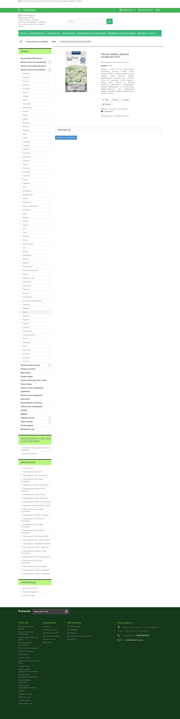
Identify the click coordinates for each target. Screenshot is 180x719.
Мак (24, 248)
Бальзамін (26, 104)
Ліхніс (24, 232)
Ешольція (26, 357)
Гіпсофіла (26, 172)
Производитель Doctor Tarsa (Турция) (36, 502)
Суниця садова (27, 376)
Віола (24, 134)
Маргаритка (26, 255)
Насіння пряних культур (30, 365)
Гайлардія (26, 142)
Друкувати (109, 111)
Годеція (25, 179)
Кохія (24, 187)
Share (115, 100)
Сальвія (25, 323)
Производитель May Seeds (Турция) (35, 540)
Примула (25, 308)
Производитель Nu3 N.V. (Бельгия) (35, 547)
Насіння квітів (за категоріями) (33, 70)
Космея (25, 221)
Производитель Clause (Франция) (35, 498)
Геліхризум (26, 157)
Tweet (106, 100)
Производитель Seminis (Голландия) (36, 574)
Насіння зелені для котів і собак (33, 380)
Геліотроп (26, 153)
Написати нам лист (145, 10)
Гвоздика (25, 145)
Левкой (25, 225)
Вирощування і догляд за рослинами (36, 440)
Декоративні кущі (28, 429)
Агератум (26, 73)
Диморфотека (27, 195)
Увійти (157, 10)
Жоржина (26, 161)
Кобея (24, 214)
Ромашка (25, 316)
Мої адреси (71, 633)
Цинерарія (26, 342)
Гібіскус (25, 164)
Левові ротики (27, 244)
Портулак (26, 304)
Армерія (25, 96)
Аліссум (25, 81)
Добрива (24, 414)
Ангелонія (26, 89)
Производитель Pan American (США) (36, 557)
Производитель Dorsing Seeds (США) (36, 505)
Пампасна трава (28, 278)
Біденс (25, 115)
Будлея (25, 119)
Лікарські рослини (28, 369)
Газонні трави (26, 384)
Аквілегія (26, 77)
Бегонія (25, 111)
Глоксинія (26, 176)
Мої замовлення (73, 626)
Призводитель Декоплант (32, 472)
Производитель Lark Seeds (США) (35, 536)
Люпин (25, 240)
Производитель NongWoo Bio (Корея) (36, 544)
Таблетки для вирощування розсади (32, 408)
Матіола (25, 259)
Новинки (46, 626)
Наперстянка (27, 267)
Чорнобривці (27, 107)
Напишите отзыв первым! (118, 109)
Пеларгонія (26, 282)
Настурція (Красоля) (30, 270)
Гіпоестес (26, 168)
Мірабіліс (26, 263)
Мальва (25, 251)
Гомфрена (26, 183)
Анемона (25, 85)
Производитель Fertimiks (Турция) (35, 515)
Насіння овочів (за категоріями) (33, 62)
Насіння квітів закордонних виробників (32, 397)
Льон (24, 229)
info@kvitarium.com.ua (134, 640)
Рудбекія (25, 320)
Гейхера (25, 149)
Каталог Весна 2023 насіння (31, 58)
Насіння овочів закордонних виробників (32, 389)
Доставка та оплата (29, 588)
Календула (26, 202)
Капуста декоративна (30, 206)
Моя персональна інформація (79, 636)
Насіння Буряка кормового (31, 403)
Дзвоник (25, 217)
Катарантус (26, 210)
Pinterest (107, 104)
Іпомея (25, 198)
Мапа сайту (47, 642)
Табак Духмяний (28, 335)
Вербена (25, 126)
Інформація (28, 582)
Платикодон (27, 297)
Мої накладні (72, 630)
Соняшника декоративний (32, 301)
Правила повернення (30, 592)
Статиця (25, 327)
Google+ (126, 100)
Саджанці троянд (27, 418)
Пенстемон (26, 286)
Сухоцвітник (27, 331)
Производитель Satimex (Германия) (35, 570)
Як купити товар (28, 595)
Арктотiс (25, 92)
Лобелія (25, 236)
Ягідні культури (27, 421)
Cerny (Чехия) (27, 468)
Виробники (28, 462)
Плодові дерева (27, 425)
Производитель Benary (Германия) (35, 485)
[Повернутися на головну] (21, 41)
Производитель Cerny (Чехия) (33, 494)
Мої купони (71, 639)
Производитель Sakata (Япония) (34, 566)
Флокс (24, 339)
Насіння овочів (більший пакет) (33, 66)
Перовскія (26, 289)
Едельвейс (26, 350)
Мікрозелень (26, 373)
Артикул (104, 66)
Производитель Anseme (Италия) (35, 475)
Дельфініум (26, 191)
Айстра (25, 100)
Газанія (25, 138)
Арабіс (25, 312)
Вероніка (25, 130)
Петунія (25, 293)
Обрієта (25, 274)
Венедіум (26, 123)
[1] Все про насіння (29, 453)
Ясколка (25, 361)
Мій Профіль (74, 622)
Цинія (24, 346)
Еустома (25, 354)
